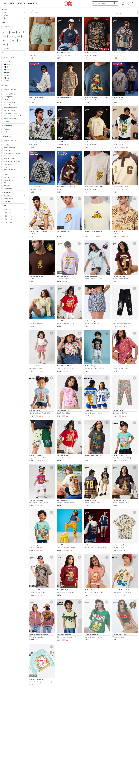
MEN (12, 3)
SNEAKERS (32, 3)
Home (30, 10)
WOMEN (21, 3)
